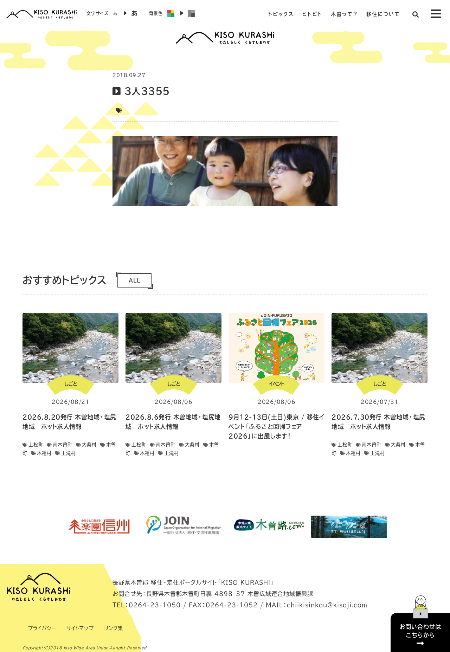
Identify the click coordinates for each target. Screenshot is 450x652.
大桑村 (89, 444)
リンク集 (113, 628)
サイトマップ (80, 628)
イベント (276, 383)
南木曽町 (62, 444)
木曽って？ (344, 14)
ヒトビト (312, 14)
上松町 (35, 444)
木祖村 (44, 453)
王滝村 (68, 453)
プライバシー (42, 628)
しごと (70, 383)
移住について (383, 14)
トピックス (281, 14)
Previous (54, 526)
